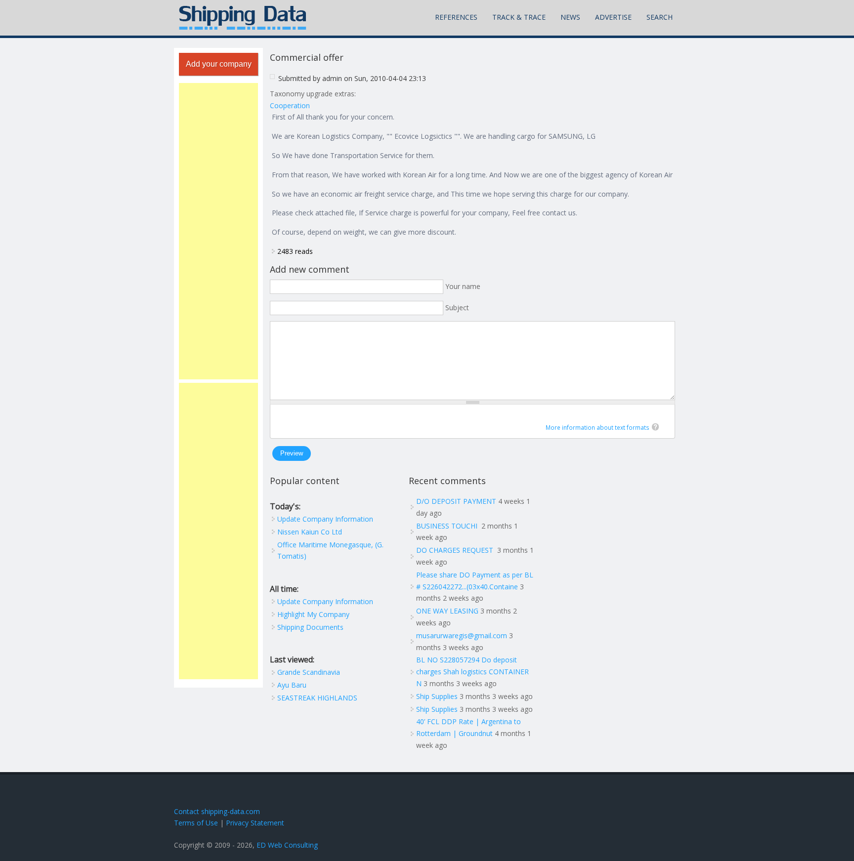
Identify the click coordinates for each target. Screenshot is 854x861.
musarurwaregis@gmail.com (461, 635)
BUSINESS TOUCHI (447, 526)
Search (659, 17)
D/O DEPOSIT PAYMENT (456, 501)
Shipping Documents (310, 627)
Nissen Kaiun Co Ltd (309, 531)
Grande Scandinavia (308, 672)
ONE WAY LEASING (447, 610)
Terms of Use (196, 822)
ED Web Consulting (287, 845)
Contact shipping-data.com (217, 811)
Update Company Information (325, 519)
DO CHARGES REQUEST (455, 550)
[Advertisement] (218, 231)
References (456, 17)
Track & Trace (519, 17)
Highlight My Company (313, 614)
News (570, 17)
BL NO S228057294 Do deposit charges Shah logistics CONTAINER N (472, 671)
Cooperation (290, 105)
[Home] (242, 17)
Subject (457, 307)
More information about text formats (597, 427)
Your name (462, 286)
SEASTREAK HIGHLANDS (317, 697)
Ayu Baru (291, 685)
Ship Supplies (437, 696)
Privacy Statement (255, 822)
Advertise (613, 17)
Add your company (219, 64)
